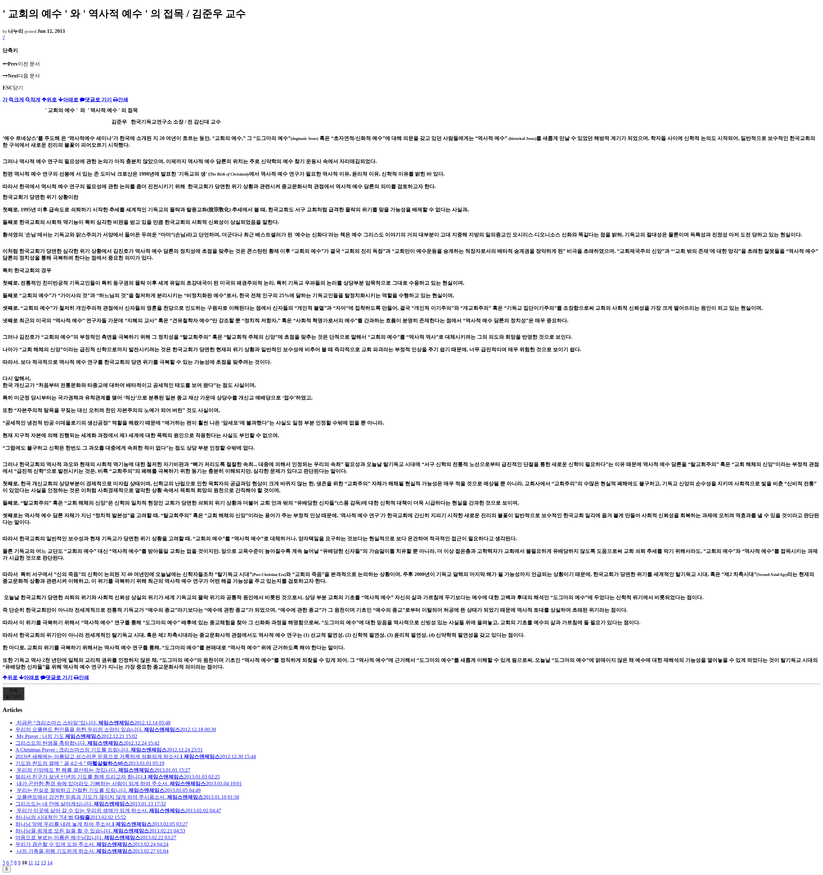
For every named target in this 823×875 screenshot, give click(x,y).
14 (49, 862)
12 (37, 862)
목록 (13, 693)
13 (43, 862)
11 (30, 862)
